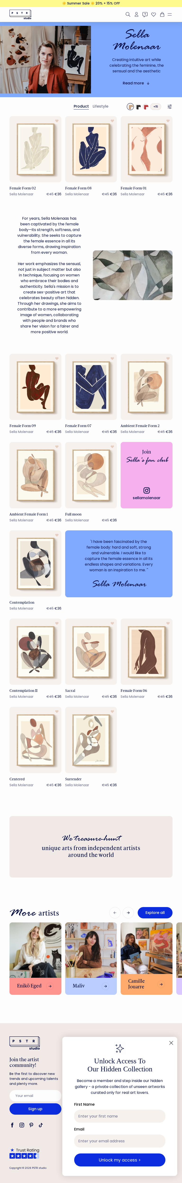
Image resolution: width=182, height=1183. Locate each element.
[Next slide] (128, 912)
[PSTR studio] (20, 14)
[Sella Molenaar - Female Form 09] (35, 387)
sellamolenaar (146, 498)
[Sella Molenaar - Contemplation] (35, 563)
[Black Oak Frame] (138, 106)
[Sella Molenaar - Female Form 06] (147, 652)
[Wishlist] (153, 14)
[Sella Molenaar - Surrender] (91, 740)
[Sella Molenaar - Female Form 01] (147, 149)
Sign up (35, 1109)
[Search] (128, 14)
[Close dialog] (171, 1043)
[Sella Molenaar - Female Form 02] (35, 149)
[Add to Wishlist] (56, 121)
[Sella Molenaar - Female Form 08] (91, 149)
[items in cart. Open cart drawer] (161, 14)
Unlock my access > (120, 1160)
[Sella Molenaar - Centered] (35, 740)
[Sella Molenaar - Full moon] (91, 475)
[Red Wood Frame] (145, 106)
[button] (171, 14)
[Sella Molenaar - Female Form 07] (91, 387)
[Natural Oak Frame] (130, 106)
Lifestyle (100, 106)
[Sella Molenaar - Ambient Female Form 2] (147, 387)
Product (81, 106)
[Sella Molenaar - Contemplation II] (35, 652)
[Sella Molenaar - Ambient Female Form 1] (35, 475)
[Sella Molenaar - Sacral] (91, 652)
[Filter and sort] (169, 106)
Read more (133, 83)
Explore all (155, 912)
